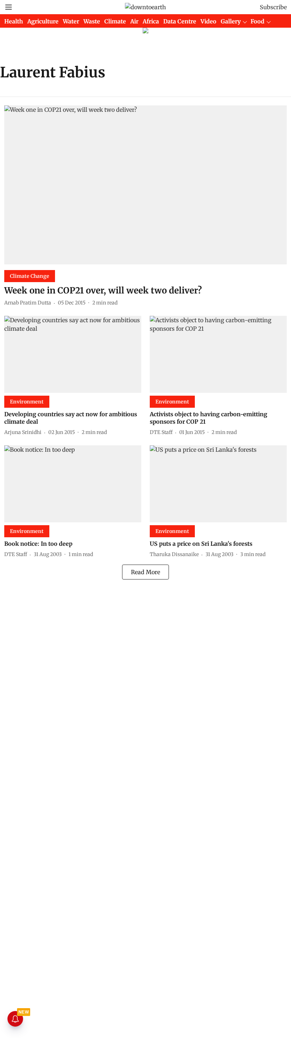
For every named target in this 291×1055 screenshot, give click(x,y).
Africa (151, 21)
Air (134, 21)
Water (71, 21)
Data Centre (179, 21)
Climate (115, 21)
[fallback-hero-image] (145, 184)
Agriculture (43, 21)
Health (13, 21)
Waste (91, 21)
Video (208, 21)
